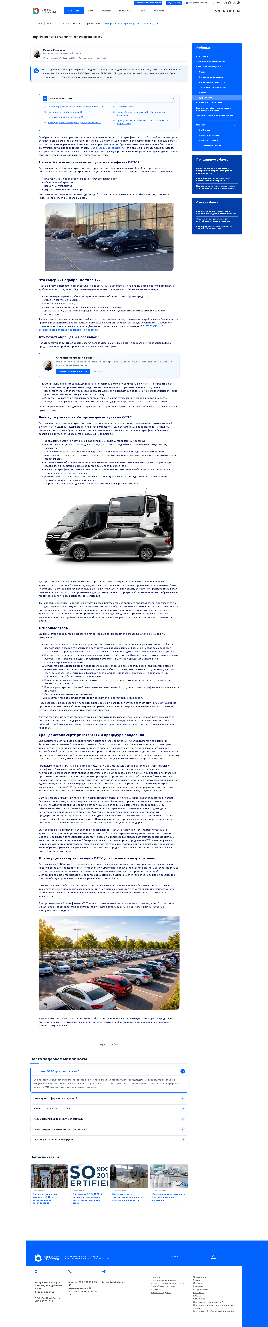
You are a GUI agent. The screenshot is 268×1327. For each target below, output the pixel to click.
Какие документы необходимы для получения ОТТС (74, 123)
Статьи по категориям (208, 67)
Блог (143, 11)
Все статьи (202, 57)
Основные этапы (125, 107)
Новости (200, 125)
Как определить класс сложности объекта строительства (214, 228)
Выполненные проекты (209, 103)
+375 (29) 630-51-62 (227, 11)
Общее (203, 72)
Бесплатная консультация (148, 3)
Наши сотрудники (161, 1293)
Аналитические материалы (210, 62)
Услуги (196, 1280)
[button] (73, 371)
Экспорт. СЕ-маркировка (212, 87)
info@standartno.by (198, 3)
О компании (200, 1277)
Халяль (203, 93)
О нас (91, 11)
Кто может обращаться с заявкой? (65, 117)
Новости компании (209, 135)
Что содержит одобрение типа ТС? (65, 112)
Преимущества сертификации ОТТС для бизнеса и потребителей (142, 122)
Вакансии (156, 1289)
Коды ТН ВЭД (174, 3)
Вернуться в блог (109, 1044)
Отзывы (197, 1283)
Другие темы (206, 98)
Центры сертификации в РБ (208, 1302)
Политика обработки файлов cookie (213, 1311)
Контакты (159, 11)
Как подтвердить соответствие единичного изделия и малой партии (127, 1197)
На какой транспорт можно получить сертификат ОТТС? (76, 107)
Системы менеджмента (212, 82)
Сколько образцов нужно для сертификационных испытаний (168, 1197)
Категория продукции (211, 77)
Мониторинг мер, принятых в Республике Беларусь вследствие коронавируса (214, 170)
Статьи (197, 1296)
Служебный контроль (163, 1286)
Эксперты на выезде (210, 145)
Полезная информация (164, 1280)
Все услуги (74, 11)
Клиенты (106, 11)
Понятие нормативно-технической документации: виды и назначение (215, 187)
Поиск (217, 3)
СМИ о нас (204, 130)
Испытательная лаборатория (167, 1283)
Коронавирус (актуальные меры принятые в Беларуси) (213, 109)
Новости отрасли (208, 140)
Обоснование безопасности (108, 148)
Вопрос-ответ (126, 11)
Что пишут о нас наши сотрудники (214, 115)
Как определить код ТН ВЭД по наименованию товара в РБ (213, 179)
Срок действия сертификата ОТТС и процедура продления (141, 114)
